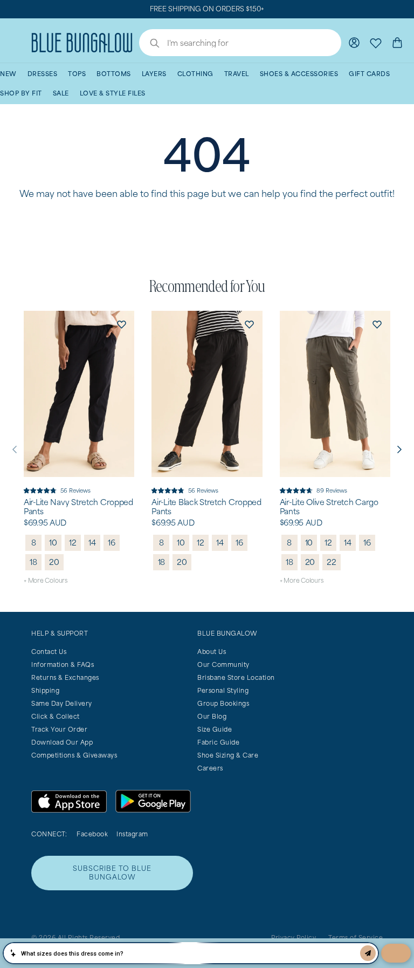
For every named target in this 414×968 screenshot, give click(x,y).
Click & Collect (55, 716)
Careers (210, 768)
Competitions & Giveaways (74, 755)
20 (54, 562)
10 (53, 542)
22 (331, 562)
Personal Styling (223, 690)
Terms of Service (355, 937)
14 (92, 542)
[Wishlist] (375, 42)
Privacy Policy (293, 937)
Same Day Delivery (61, 703)
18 (33, 562)
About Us (211, 651)
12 (73, 542)
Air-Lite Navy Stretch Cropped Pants (78, 507)
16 (111, 542)
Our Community (223, 664)
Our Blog (211, 716)
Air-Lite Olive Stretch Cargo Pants (329, 507)
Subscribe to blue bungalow (112, 872)
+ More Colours (45, 580)
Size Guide (214, 729)
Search (149, 44)
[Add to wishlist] (121, 323)
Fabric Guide (218, 742)
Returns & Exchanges (65, 677)
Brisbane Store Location (236, 677)
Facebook (92, 833)
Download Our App (62, 742)
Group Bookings (223, 703)
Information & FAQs (62, 664)
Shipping (45, 690)
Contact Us (48, 651)
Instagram (132, 833)
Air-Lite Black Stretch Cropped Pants (206, 507)
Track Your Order (59, 729)
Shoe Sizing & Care (227, 755)
